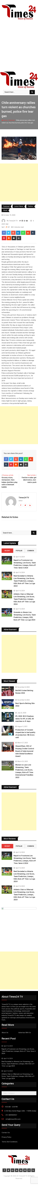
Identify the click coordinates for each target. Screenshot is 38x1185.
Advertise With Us (24, 1033)
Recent (7, 550)
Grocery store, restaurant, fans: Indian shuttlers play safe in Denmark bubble (9, 482)
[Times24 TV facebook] (22, 221)
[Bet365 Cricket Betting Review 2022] (8, 691)
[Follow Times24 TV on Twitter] (20, 221)
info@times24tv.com (13, 1119)
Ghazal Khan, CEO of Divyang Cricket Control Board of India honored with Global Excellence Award (24, 751)
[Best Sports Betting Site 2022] (8, 704)
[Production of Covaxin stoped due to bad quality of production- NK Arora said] (8, 730)
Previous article (8, 475)
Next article (31, 475)
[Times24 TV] (27, 221)
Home (5, 120)
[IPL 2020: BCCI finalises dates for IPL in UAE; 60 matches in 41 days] (8, 717)
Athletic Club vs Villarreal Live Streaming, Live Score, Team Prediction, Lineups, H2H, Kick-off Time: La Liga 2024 (24, 599)
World (5, 210)
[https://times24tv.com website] (24, 221)
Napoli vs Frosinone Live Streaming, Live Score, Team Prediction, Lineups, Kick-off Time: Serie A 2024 (19, 1051)
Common (30, 550)
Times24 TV (24, 497)
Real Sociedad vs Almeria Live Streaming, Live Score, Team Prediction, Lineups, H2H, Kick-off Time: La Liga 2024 (24, 581)
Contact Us (6, 1133)
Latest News (18, 206)
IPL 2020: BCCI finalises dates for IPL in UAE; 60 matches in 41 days (24, 718)
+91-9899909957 (11, 1115)
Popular (19, 550)
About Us (5, 1033)
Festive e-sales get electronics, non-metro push (29, 480)
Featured (12, 120)
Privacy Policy (6, 1137)
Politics (30, 206)
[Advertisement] (19, 51)
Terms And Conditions (9, 1142)
